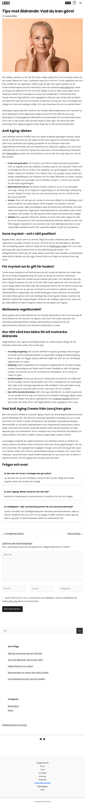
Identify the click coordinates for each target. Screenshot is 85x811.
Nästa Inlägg (75, 533)
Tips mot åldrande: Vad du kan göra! (25, 660)
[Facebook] (41, 739)
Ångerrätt (42, 780)
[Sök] (79, 631)
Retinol (65, 398)
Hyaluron (57, 398)
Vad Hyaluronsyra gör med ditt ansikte (26, 679)
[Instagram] (44, 739)
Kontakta (42, 773)
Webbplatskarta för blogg (14, 725)
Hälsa (10, 710)
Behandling (13, 706)
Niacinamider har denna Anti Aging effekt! (28, 672)
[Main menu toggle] (80, 3)
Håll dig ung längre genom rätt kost (25, 653)
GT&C (42, 766)
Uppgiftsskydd (42, 763)
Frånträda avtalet (42, 783)
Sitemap (42, 776)
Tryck (42, 769)
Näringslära (12, 153)
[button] (68, 3)
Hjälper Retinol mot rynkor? (20, 666)
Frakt (42, 790)
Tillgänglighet (42, 786)
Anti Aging (65, 87)
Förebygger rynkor (58, 246)
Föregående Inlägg (13, 533)
